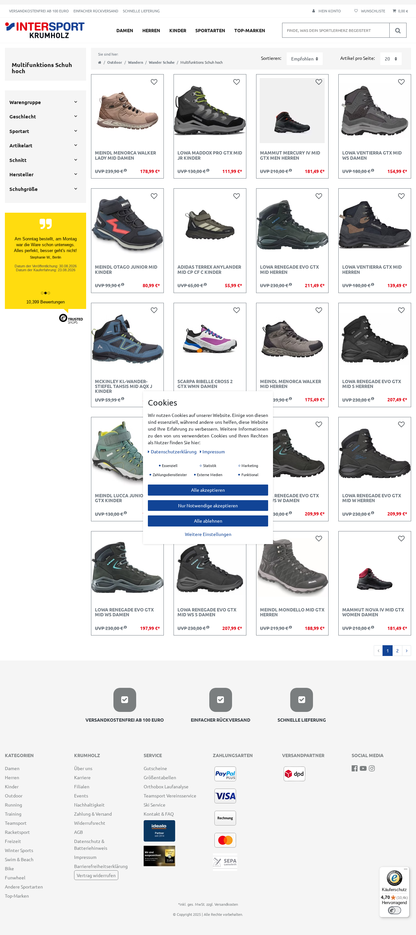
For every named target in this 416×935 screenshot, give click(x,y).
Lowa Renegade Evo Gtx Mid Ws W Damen (289, 498)
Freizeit (13, 841)
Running (13, 805)
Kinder (177, 30)
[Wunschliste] (368, 11)
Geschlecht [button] (22, 116)
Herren (151, 30)
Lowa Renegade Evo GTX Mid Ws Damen (124, 612)
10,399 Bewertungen (45, 302)
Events (81, 795)
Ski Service (154, 805)
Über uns (83, 768)
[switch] (394, 910)
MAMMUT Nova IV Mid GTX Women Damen (373, 612)
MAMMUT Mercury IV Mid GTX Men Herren (290, 155)
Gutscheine (155, 768)
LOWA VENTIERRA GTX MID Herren (372, 269)
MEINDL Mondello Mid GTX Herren (292, 612)
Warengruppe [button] (25, 102)
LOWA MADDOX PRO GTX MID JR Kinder (209, 155)
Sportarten (210, 30)
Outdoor (114, 62)
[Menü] (406, 871)
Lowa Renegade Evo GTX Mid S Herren (371, 384)
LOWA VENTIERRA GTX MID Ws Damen (372, 155)
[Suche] (397, 30)
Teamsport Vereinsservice (170, 795)
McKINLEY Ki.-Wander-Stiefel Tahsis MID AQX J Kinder (123, 386)
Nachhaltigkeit (89, 805)
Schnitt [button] (18, 160)
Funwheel (15, 877)
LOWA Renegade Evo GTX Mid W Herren (371, 498)
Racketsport (17, 832)
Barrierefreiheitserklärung (101, 866)
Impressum (85, 857)
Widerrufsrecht (89, 823)
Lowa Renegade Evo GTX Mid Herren (289, 269)
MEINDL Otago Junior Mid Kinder (126, 269)
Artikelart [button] (20, 145)
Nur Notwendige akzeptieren (208, 505)
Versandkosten (226, 904)
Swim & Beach (19, 859)
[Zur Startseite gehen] (99, 62)
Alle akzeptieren (208, 489)
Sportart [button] (19, 131)
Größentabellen (160, 777)
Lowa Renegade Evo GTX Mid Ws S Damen (206, 612)
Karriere (82, 777)
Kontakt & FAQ (159, 814)
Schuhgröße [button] (23, 189)
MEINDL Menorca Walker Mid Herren (290, 384)
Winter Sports (19, 850)
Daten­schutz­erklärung (174, 451)
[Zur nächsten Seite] (406, 650)
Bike (9, 868)
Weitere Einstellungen (208, 534)
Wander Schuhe (162, 62)
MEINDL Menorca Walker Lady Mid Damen (125, 155)
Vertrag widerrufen (96, 875)
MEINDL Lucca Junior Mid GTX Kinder (125, 498)
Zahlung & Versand (93, 814)
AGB (78, 832)
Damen (124, 30)
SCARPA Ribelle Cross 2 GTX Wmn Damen (205, 384)
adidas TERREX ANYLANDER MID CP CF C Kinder (209, 269)
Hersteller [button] (21, 174)
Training (13, 814)
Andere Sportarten (24, 886)
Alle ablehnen (208, 520)
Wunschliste (155, 81)
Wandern (135, 62)
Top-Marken (249, 30)
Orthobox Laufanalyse (166, 786)
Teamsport (16, 823)
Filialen (81, 786)
